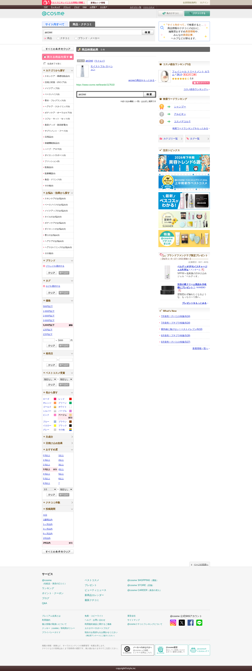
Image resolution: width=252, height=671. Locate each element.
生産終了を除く (54, 64)
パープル (64, 411)
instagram (173, 623)
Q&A (85, 7)
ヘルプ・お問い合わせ (95, 620)
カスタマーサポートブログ (97, 628)
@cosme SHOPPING (142, 580)
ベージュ (65, 417)
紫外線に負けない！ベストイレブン (181, 329)
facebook (191, 623)
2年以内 (58, 543)
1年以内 (46, 538)
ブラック (64, 426)
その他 (64, 430)
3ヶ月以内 (47, 529)
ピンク (49, 415)
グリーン (64, 403)
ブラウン (64, 422)
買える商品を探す (58, 57)
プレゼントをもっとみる (194, 303)
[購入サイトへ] (201, 82)
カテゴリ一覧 (135, 7)
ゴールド (49, 407)
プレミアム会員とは (51, 616)
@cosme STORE (140, 585)
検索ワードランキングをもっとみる (190, 128)
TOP (46, 7)
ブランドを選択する (55, 266)
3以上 (61, 465)
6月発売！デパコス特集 (175, 342)
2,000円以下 (49, 316)
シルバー (49, 411)
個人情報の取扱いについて (54, 624)
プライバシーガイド (51, 632)
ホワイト (64, 407)
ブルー (49, 422)
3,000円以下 (49, 320)
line (199, 623)
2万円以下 (47, 334)
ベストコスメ (148, 7)
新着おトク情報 (98, 3)
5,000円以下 (58, 325)
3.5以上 (50, 469)
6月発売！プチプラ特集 (175, 335)
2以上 (61, 460)
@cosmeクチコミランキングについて (144, 624)
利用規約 (46, 620)
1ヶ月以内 (47, 524)
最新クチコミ (92, 600)
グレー (49, 430)
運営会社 (131, 616)
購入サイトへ (201, 82)
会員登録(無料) (190, 2)
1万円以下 (47, 330)
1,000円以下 (49, 311)
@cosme (54, 582)
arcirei (89, 60)
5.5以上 (46, 478)
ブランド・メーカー (89, 38)
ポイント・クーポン (53, 593)
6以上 (61, 478)
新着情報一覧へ (200, 348)
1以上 (61, 455)
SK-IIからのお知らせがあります (189, 75)
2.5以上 (46, 465)
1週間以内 (47, 519)
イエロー (49, 426)
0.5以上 (46, 455)
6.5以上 (46, 483)
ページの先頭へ (201, 564)
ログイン (204, 2)
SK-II (179, 74)
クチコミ (65, 38)
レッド (64, 399)
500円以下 (48, 306)
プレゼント (91, 585)
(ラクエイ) (99, 61)
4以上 (61, 469)
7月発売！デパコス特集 (175, 316)
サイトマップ (133, 620)
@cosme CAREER (144, 590)
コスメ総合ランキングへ (196, 89)
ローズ (49, 399)
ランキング (55, 7)
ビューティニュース (95, 590)
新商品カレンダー (94, 595)
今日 (45, 515)
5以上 (61, 474)
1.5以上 (46, 460)
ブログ (77, 7)
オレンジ (49, 403)
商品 (49, 38)
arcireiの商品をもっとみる (141, 80)
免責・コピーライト (94, 616)
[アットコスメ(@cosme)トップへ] (53, 14)
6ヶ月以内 (47, 533)
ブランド (67, 7)
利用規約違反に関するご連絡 (98, 624)
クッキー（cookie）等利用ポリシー (58, 628)
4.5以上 (46, 474)
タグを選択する (53, 286)
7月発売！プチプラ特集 (175, 323)
